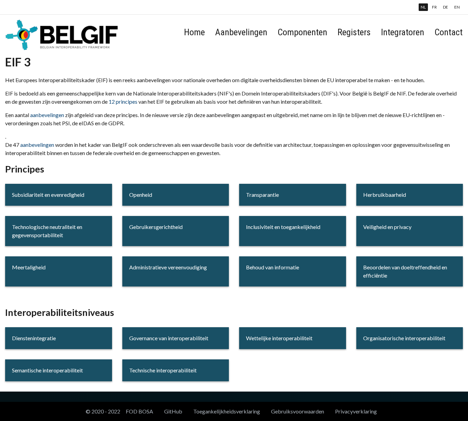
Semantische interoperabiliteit (47, 370)
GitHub (173, 411)
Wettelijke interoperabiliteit (279, 338)
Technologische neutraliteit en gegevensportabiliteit (47, 231)
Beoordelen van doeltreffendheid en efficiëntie (405, 271)
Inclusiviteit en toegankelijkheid (283, 227)
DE (445, 7)
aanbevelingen (47, 115)
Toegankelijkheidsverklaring (226, 411)
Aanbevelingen (241, 32)
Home (194, 32)
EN (457, 7)
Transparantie (262, 194)
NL (423, 7)
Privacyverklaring (356, 411)
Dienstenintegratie (34, 338)
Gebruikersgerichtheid (156, 227)
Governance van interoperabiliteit (168, 338)
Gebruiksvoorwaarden (297, 411)
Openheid (140, 194)
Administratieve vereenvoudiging (168, 267)
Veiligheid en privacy (387, 227)
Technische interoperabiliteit (163, 370)
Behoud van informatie (272, 267)
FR (434, 7)
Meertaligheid (29, 267)
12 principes (123, 101)
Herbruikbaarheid (384, 194)
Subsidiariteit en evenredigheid (48, 194)
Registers (354, 32)
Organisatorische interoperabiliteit (404, 338)
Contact (448, 32)
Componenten (302, 32)
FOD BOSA (139, 411)
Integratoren (402, 32)
